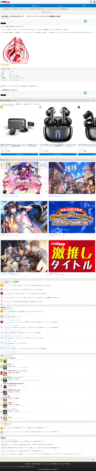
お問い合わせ (28, 463)
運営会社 (38, 463)
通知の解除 (54, 463)
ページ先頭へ (92, 459)
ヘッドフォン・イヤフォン (7, 104)
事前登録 (44, 12)
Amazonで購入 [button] (19, 154)
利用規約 (34, 463)
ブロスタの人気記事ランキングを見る (8, 346)
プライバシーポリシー (46, 463)
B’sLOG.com (67, 463)
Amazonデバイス (28, 104)
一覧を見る (92, 100)
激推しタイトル (50, 12)
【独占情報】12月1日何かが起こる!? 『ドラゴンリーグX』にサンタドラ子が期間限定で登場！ (49, 9)
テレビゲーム (37, 104)
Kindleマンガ (19, 104)
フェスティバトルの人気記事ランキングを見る (9, 325)
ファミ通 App (5, 2)
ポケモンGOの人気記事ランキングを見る (8, 341)
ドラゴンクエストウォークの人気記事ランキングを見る (11, 330)
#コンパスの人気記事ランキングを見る (8, 314)
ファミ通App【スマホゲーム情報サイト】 (11, 9)
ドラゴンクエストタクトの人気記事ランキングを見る (10, 351)
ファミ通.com (61, 463)
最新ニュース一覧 (24, 9)
